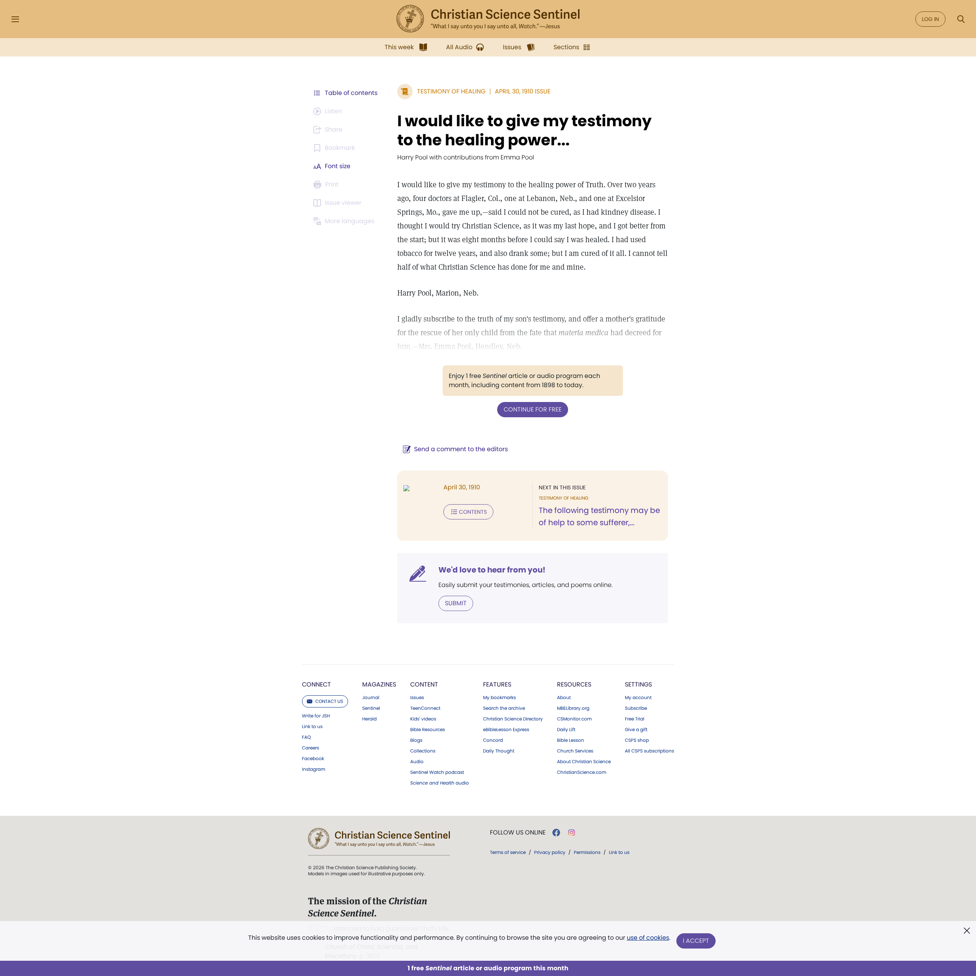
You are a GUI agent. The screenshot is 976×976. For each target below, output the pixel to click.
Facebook (313, 758)
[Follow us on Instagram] (571, 832)
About (564, 697)
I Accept (696, 940)
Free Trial (634, 719)
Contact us (329, 701)
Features (497, 684)
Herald (369, 719)
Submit (456, 603)
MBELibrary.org (573, 708)
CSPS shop (637, 740)
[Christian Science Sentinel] (488, 19)
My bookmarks (499, 697)
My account (638, 697)
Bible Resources (427, 729)
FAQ (306, 737)
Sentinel (371, 708)
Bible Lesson (570, 740)
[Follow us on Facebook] (556, 832)
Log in (930, 19)
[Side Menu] (15, 19)
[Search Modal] (961, 19)
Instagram (313, 769)
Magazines (379, 684)
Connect (316, 684)
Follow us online (518, 833)
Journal (370, 697)
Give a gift (636, 729)
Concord (493, 740)
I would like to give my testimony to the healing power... (524, 130)
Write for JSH (316, 716)
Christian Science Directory (513, 719)
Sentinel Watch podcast (437, 772)
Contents (473, 512)
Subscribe (636, 708)
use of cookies (648, 937)
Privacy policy (549, 852)
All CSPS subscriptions (649, 751)
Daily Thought (498, 751)
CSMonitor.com (574, 719)
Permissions (587, 852)
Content (424, 684)
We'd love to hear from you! (492, 569)
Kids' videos (423, 719)
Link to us (312, 726)
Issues (417, 697)
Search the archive (504, 708)
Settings (638, 684)
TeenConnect (425, 708)
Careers (310, 748)
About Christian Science (584, 761)
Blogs (416, 740)
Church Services (575, 751)
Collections (422, 751)
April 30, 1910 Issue (523, 91)
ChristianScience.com (581, 772)
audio (439, 783)
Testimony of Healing (451, 91)
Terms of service (508, 852)
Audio (417, 761)
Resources (574, 684)
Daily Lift (566, 729)
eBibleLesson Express (506, 729)
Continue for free (533, 409)
